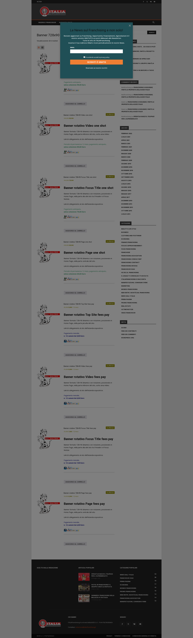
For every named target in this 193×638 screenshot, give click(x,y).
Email (72, 47)
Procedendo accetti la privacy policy (97, 57)
